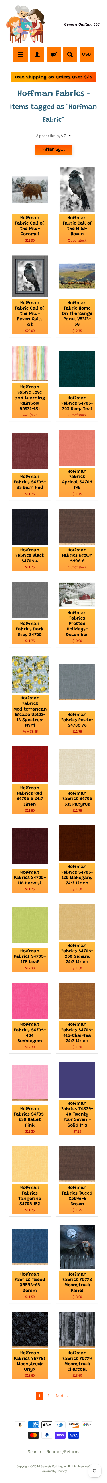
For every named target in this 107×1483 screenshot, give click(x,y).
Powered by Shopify (54, 1471)
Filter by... (53, 150)
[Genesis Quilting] (26, 25)
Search (34, 1452)
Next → (62, 1395)
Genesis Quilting (52, 1466)
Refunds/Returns (63, 1452)
